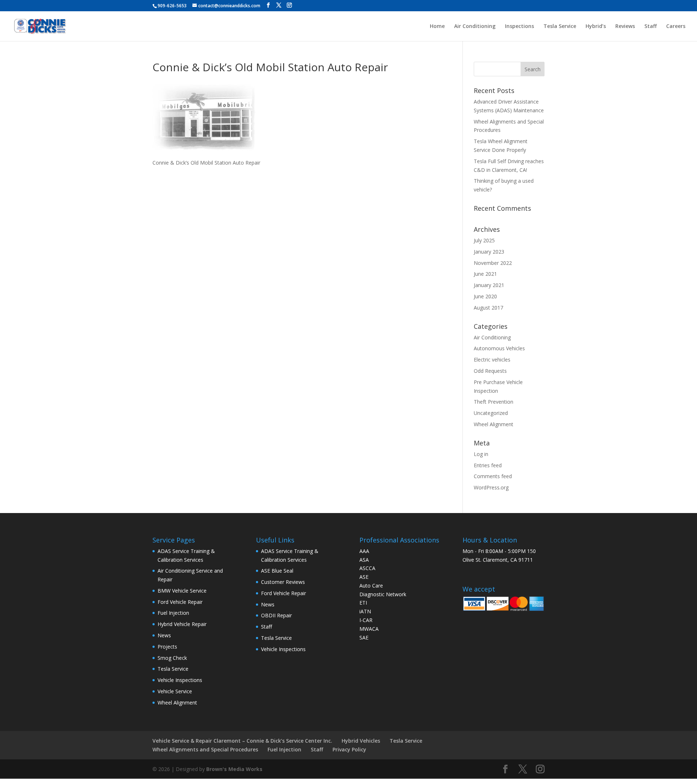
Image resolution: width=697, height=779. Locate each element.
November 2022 (493, 262)
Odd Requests (490, 370)
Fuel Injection (173, 612)
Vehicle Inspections (180, 680)
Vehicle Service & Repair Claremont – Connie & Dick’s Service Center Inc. (242, 740)
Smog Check (172, 657)
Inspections (519, 26)
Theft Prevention (493, 401)
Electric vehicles (492, 359)
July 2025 (484, 240)
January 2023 (489, 251)
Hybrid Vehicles (361, 740)
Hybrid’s (596, 26)
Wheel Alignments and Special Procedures (205, 749)
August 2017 (488, 307)
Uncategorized (491, 412)
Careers (675, 26)
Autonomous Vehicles (499, 348)
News (164, 635)
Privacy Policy (349, 749)
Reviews (625, 26)
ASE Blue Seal (277, 570)
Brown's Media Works (234, 769)
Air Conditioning (475, 26)
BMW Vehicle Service (182, 590)
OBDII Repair (276, 615)
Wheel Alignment (493, 424)
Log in (481, 454)
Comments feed (493, 476)
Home (437, 26)
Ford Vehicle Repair (180, 601)
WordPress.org (491, 487)
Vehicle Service (175, 691)
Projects (167, 646)
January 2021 (489, 285)
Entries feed (488, 465)
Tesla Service (559, 26)
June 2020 (485, 296)
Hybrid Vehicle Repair (182, 624)
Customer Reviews (283, 581)
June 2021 (485, 273)
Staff (650, 26)
